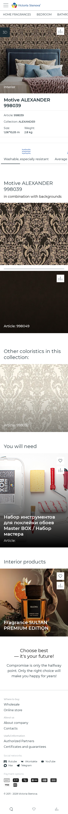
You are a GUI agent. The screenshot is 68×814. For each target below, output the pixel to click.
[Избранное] (34, 809)
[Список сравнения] (57, 809)
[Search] (11, 809)
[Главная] (29, 5)
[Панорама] (5, 32)
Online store (13, 710)
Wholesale (12, 704)
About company (16, 723)
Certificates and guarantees (25, 747)
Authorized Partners (19, 741)
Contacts (11, 728)
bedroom (44, 14)
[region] (34, 154)
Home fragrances (17, 14)
